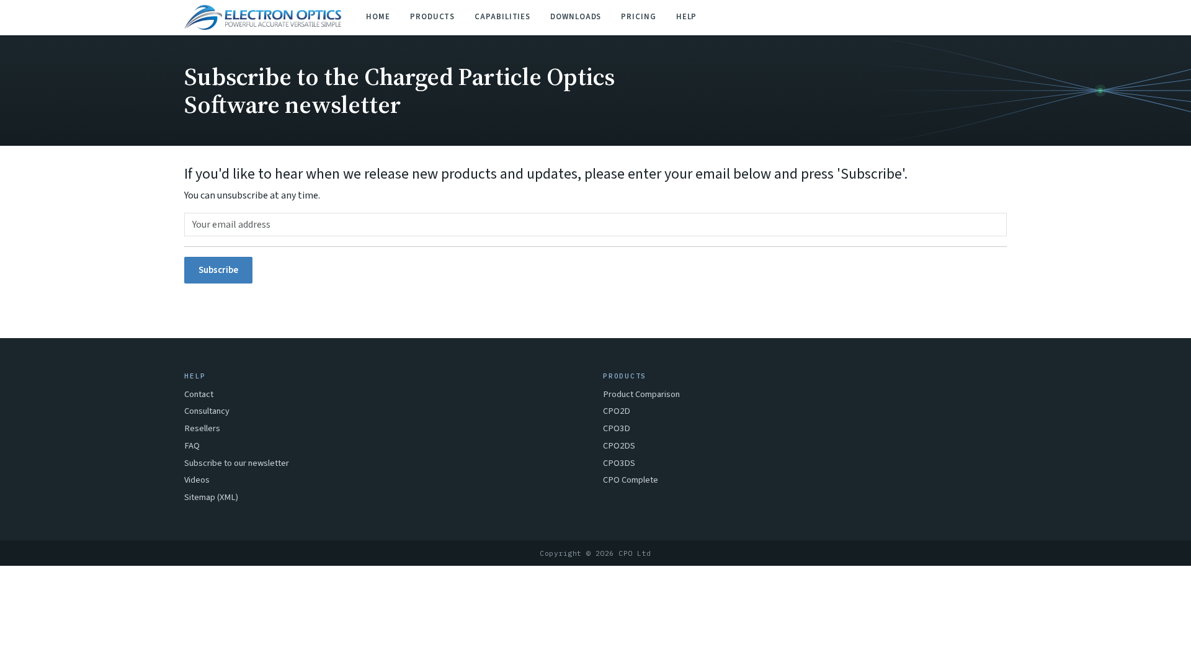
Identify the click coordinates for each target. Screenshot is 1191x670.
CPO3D (616, 428)
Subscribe (218, 270)
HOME (378, 16)
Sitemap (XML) (211, 497)
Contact (198, 394)
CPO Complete (630, 479)
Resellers (202, 428)
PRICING (638, 16)
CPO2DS (619, 445)
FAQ (192, 445)
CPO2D (616, 411)
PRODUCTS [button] (432, 16)
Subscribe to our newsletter (236, 463)
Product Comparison (641, 394)
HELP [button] (686, 16)
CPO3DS (619, 463)
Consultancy (207, 411)
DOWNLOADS (575, 16)
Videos (197, 479)
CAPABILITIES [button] (502, 16)
